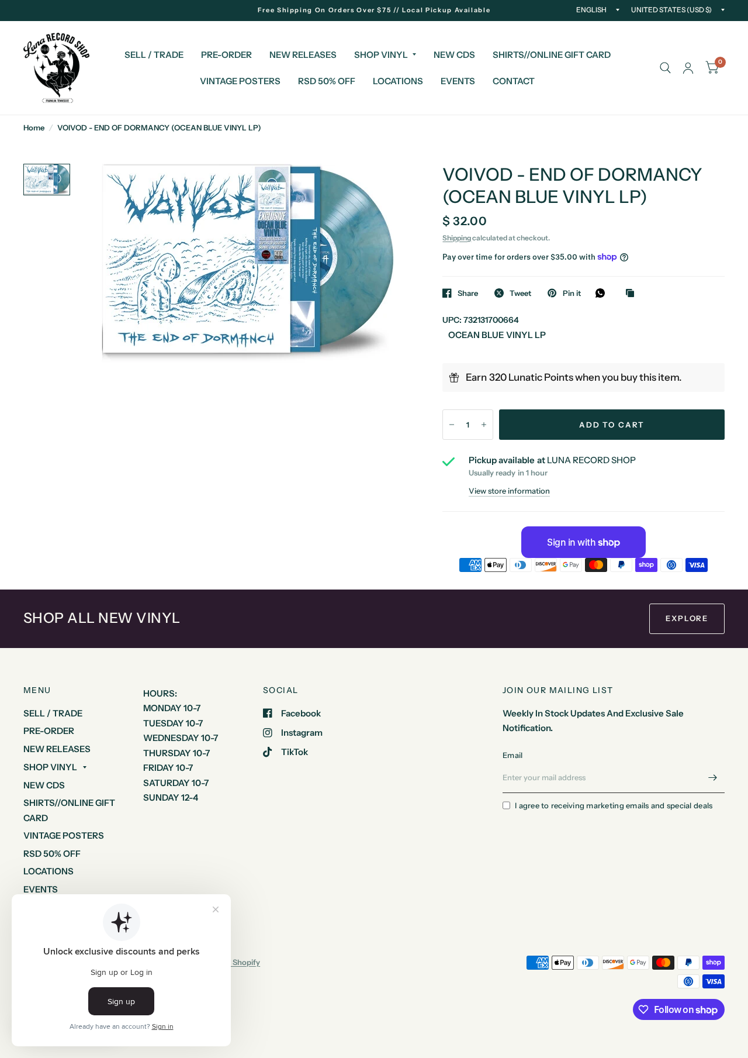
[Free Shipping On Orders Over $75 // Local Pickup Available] (374, 10)
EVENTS (458, 81)
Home (33, 127)
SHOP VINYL (381, 54)
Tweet (520, 293)
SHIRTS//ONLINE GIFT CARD (552, 54)
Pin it (571, 293)
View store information (509, 491)
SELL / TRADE (153, 54)
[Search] (665, 68)
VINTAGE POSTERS (240, 81)
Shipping (456, 237)
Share (468, 293)
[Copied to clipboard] (632, 293)
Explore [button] (687, 618)
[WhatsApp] (603, 293)
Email (512, 755)
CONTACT (514, 81)
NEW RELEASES (303, 54)
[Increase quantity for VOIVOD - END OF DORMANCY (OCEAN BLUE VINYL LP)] (484, 424)
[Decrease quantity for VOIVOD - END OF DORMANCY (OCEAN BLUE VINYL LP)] (451, 424)
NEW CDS (454, 54)
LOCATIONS (398, 81)
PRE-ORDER (226, 54)
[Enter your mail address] (713, 778)
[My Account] (688, 68)
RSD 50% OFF (326, 81)
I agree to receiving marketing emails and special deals (613, 805)
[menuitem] (154, 55)
